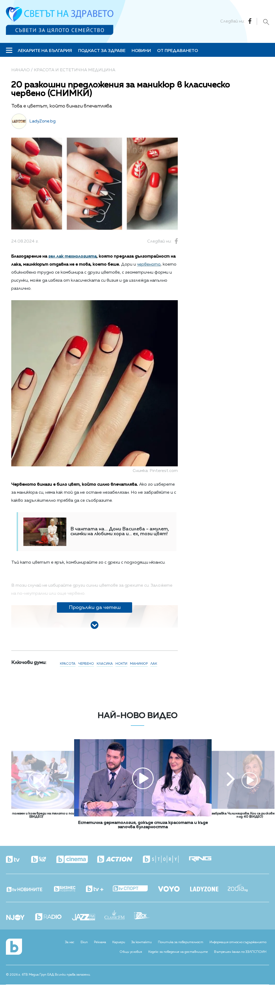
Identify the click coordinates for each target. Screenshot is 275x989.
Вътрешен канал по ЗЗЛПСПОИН (240, 952)
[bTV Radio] (53, 917)
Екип (84, 942)
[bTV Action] (119, 859)
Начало (20, 70)
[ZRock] (147, 916)
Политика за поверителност (180, 942)
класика (105, 663)
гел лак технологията (72, 256)
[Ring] (205, 859)
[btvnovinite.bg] (29, 888)
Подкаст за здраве (101, 51)
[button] (42, 780)
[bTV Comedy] (43, 860)
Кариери (118, 942)
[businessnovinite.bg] (69, 889)
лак (153, 663)
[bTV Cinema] (76, 860)
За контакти (141, 942)
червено (86, 663)
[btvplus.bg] (99, 889)
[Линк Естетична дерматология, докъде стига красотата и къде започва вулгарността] (143, 815)
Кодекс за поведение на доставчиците (178, 952)
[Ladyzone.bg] (209, 889)
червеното (149, 264)
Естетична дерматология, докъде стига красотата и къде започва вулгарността (143, 825)
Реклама (100, 942)
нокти (121, 663)
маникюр (139, 663)
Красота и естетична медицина (74, 70)
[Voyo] (173, 887)
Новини (141, 51)
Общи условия (131, 952)
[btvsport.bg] (135, 889)
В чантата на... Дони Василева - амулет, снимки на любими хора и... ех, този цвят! (119, 531)
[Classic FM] (119, 915)
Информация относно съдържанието (237, 942)
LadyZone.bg (42, 121)
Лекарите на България (45, 51)
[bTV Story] (165, 859)
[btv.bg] (18, 860)
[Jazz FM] (88, 917)
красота (67, 663)
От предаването (177, 51)
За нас (69, 942)
